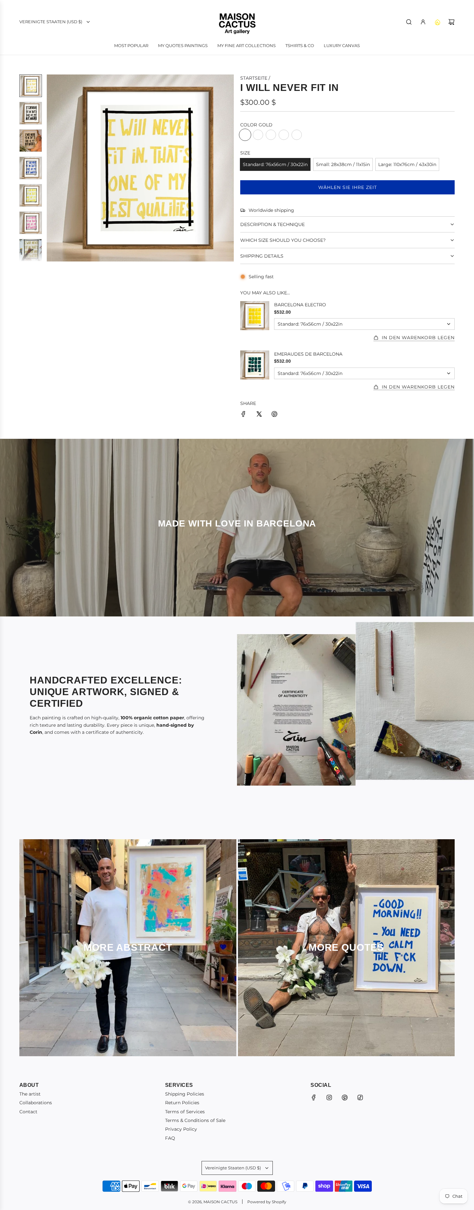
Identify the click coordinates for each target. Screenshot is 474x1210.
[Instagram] (329, 1097)
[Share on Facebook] (243, 415)
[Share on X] (259, 415)
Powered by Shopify (266, 1201)
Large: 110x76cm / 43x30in (407, 164)
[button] (52, 168)
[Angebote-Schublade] (437, 22)
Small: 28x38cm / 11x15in (343, 164)
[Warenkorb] (451, 22)
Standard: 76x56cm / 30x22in (275, 164)
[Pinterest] (345, 1097)
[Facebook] (314, 1097)
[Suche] (409, 22)
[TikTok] (360, 1097)
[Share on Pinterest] (274, 415)
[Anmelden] (423, 22)
